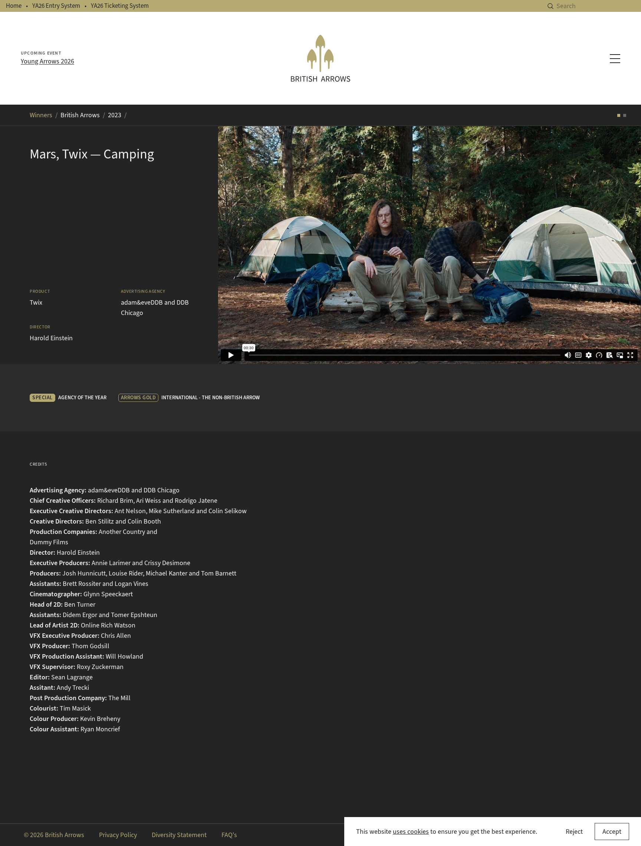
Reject (574, 831)
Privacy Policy (118, 834)
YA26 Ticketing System (120, 5)
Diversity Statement (179, 834)
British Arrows (80, 115)
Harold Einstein (51, 338)
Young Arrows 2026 (47, 61)
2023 (114, 115)
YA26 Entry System (56, 5)
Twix (36, 302)
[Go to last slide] (233, 245)
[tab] (618, 115)
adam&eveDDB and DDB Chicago (155, 307)
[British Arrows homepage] (320, 58)
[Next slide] (626, 245)
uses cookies (411, 831)
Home (14, 5)
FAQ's (229, 834)
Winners (41, 115)
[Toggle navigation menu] (615, 58)
